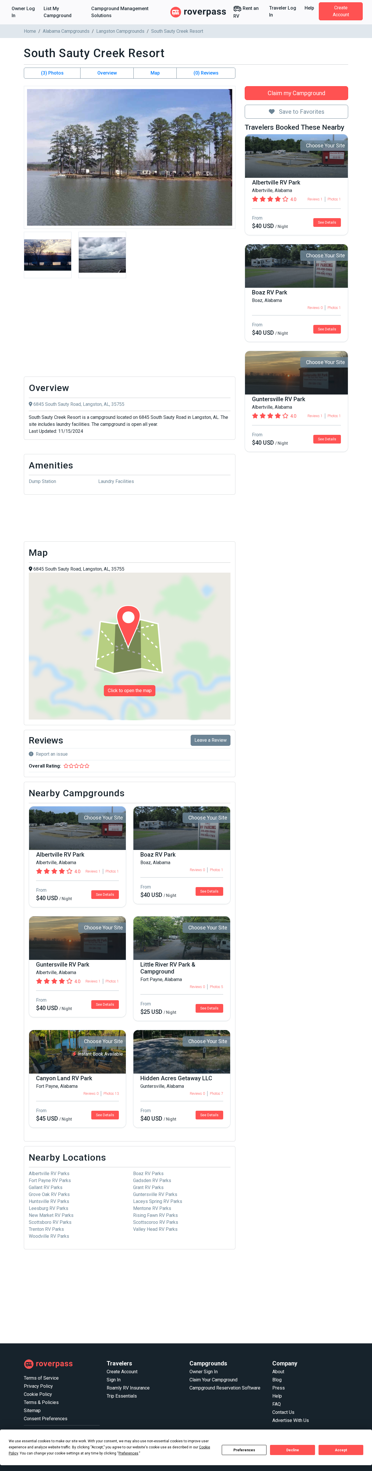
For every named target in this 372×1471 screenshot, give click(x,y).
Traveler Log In (282, 11)
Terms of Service (41, 1378)
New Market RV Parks (51, 1215)
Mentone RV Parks (152, 1208)
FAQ (276, 1404)
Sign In (114, 1380)
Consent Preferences (45, 1418)
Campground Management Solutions (120, 12)
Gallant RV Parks (45, 1187)
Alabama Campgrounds (66, 31)
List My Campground (57, 12)
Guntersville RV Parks (155, 1194)
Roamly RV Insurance (128, 1388)
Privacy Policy (38, 1386)
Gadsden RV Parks (152, 1180)
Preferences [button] (128, 1453)
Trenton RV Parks (46, 1229)
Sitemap (32, 1410)
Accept (341, 1450)
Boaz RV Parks (148, 1173)
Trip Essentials (122, 1396)
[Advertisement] (129, 329)
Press (278, 1388)
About (278, 1371)
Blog (277, 1380)
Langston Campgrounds (120, 31)
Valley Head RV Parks (155, 1229)
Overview (107, 73)
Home (30, 31)
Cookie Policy (38, 1394)
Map (155, 73)
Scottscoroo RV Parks (155, 1222)
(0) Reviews (206, 73)
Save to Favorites (301, 111)
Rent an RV (246, 12)
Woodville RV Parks (49, 1236)
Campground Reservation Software (224, 1388)
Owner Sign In (203, 1371)
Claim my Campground (296, 93)
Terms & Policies (41, 1402)
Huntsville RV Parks (49, 1201)
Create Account (341, 11)
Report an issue (52, 754)
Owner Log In (23, 12)
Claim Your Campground (213, 1380)
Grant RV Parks (148, 1187)
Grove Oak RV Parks (49, 1194)
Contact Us (283, 1412)
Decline (292, 1450)
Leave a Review (210, 740)
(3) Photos (52, 73)
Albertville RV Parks (49, 1173)
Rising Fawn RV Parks (155, 1215)
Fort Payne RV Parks (50, 1180)
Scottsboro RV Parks (50, 1222)
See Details (327, 222)
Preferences (244, 1450)
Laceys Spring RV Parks (157, 1201)
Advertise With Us (290, 1420)
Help (309, 8)
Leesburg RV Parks (48, 1208)
